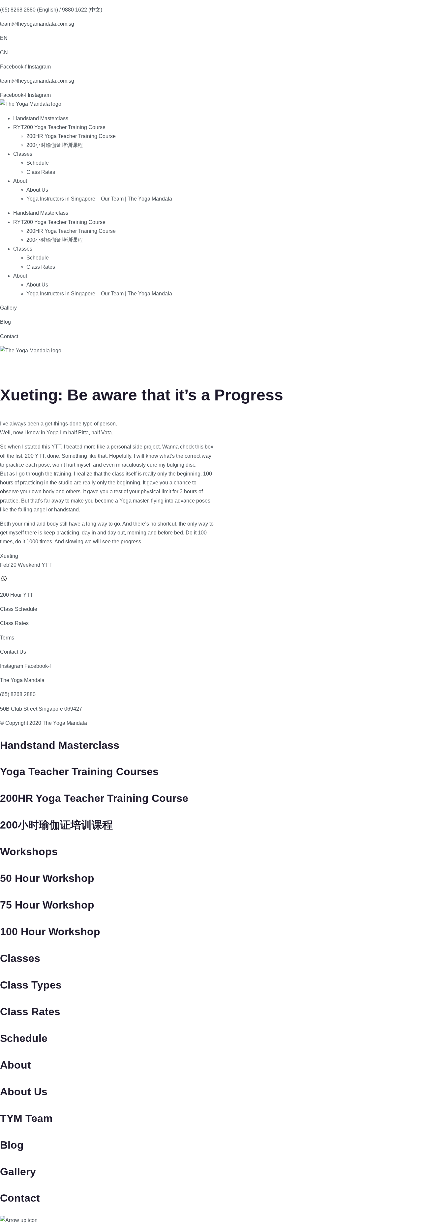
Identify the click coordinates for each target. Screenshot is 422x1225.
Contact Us (13, 652)
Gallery (8, 308)
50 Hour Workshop (47, 878)
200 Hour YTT (16, 595)
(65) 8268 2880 (18, 694)
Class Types (31, 985)
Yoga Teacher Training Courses (79, 771)
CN (4, 52)
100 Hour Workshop (50, 932)
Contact (9, 336)
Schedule (37, 163)
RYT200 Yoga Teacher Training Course (59, 127)
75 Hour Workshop (47, 905)
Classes (22, 154)
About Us (37, 190)
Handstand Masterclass (40, 118)
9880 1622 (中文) (82, 10)
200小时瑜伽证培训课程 (54, 145)
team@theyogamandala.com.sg (37, 24)
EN (4, 38)
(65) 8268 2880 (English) (29, 10)
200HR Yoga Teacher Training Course (71, 136)
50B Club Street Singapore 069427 (41, 709)
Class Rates (40, 172)
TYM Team (26, 1118)
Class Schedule (18, 609)
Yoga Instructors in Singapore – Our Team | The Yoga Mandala (99, 199)
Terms (7, 637)
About (20, 181)
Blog (5, 322)
